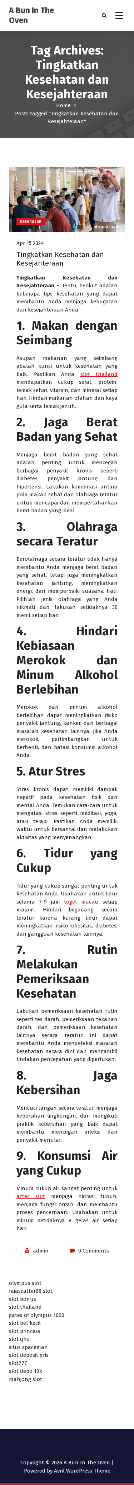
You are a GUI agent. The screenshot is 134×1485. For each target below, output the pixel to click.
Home (63, 105)
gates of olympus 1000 (36, 1315)
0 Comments (93, 1251)
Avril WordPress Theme (82, 1471)
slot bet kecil (25, 1323)
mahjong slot (25, 1379)
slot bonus (22, 1299)
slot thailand (99, 374)
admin (41, 1251)
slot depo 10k (25, 1371)
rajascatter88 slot (31, 1291)
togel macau (81, 902)
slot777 (18, 1363)
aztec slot (30, 1196)
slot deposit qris (29, 1355)
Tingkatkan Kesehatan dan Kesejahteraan (60, 258)
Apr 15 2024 (30, 243)
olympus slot (25, 1283)
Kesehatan (30, 221)
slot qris (19, 1339)
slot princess (24, 1331)
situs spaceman (28, 1347)
